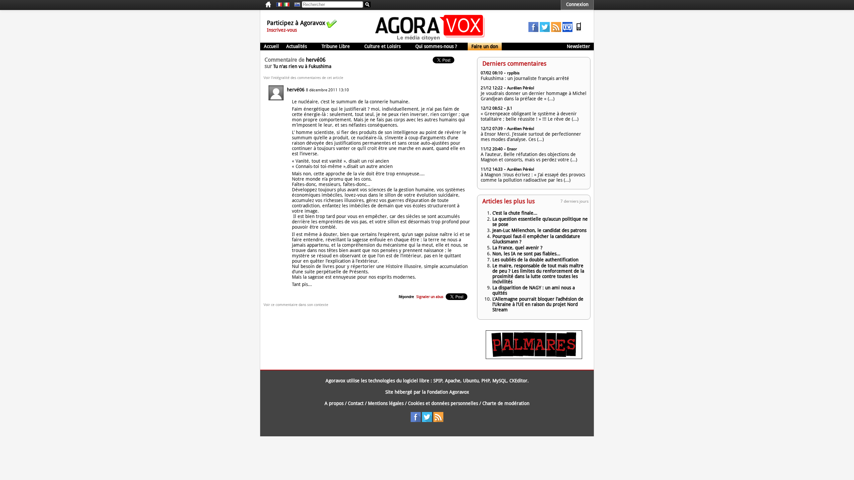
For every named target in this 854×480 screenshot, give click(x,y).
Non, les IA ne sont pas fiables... (526, 253)
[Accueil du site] (430, 40)
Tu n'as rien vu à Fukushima (302, 66)
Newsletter (578, 46)
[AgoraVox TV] (567, 30)
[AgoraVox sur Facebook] (533, 30)
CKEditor (518, 380)
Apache (452, 380)
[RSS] (556, 30)
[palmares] (534, 357)
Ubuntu (471, 380)
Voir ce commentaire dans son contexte (296, 305)
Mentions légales (386, 403)
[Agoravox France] (279, 5)
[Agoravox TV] (295, 5)
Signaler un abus (429, 297)
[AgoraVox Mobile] (579, 30)
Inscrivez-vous (282, 30)
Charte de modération (505, 403)
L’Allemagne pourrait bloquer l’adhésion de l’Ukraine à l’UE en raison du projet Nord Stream (537, 304)
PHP (485, 380)
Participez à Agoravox (296, 22)
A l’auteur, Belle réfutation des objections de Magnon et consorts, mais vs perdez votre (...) (529, 157)
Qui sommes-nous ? (436, 46)
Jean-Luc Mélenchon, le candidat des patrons (539, 230)
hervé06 (296, 89)
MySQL (499, 380)
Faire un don (484, 46)
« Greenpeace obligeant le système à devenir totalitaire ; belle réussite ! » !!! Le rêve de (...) (529, 116)
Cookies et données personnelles (443, 403)
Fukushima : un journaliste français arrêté (525, 78)
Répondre (406, 297)
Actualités (296, 46)
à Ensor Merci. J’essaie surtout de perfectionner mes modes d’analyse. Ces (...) (531, 136)
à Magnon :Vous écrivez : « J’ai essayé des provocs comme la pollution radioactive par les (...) (533, 177)
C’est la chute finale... (514, 213)
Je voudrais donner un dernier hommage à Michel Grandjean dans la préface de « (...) (533, 96)
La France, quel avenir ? (517, 247)
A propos (334, 403)
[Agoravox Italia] (287, 5)
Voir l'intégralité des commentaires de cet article (303, 78)
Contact (356, 403)
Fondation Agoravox (448, 392)
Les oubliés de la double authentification (535, 259)
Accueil (271, 46)
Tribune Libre (336, 46)
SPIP (437, 380)
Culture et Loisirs (382, 46)
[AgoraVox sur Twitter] (545, 30)
